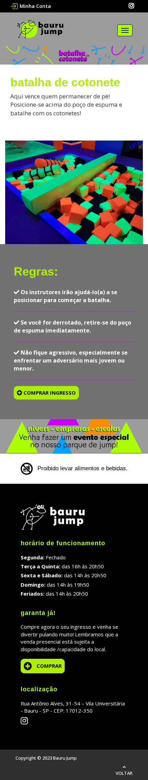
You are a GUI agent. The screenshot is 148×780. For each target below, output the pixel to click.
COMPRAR (49, 665)
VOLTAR (124, 773)
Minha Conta (35, 6)
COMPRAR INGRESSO (49, 392)
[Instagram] (131, 6)
